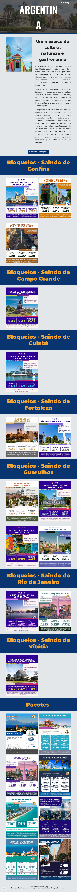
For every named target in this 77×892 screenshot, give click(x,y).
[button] (74, 2)
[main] (38, 17)
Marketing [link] (65, 3)
